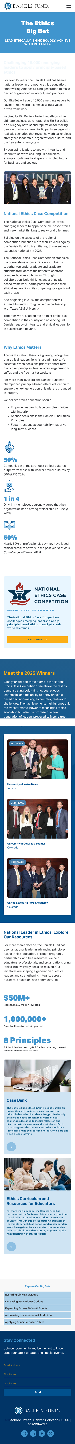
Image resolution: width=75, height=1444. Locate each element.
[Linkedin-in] (33, 1433)
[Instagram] (24, 1433)
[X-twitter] (50, 1433)
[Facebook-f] (42, 1433)
